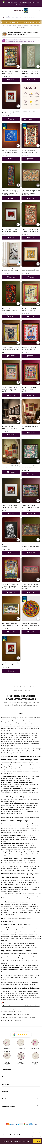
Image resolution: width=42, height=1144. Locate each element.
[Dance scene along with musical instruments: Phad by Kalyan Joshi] (31, 254)
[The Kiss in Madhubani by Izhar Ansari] (11, 529)
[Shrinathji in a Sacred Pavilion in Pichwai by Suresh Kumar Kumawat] (31, 293)
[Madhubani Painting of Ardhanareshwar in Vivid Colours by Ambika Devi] (11, 175)
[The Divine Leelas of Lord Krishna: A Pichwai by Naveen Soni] (11, 56)
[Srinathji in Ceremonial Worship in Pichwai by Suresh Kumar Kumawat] (11, 372)
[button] (21, 41)
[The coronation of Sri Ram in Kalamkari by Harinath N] (31, 569)
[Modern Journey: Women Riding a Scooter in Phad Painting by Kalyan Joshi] (11, 490)
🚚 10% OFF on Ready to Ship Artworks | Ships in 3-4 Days (21, 3)
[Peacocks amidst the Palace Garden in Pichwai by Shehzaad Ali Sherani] (31, 451)
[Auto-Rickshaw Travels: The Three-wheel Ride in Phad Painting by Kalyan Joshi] (11, 648)
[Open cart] (39, 10)
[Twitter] (11, 1135)
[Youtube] (19, 1135)
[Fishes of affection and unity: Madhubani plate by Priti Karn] (31, 608)
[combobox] (21, 17)
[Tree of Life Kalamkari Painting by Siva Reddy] (31, 135)
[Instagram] (6, 1135)
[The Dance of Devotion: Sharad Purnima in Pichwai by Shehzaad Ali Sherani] (31, 490)
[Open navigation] (4, 10)
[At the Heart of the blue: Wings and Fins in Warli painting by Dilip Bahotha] (11, 135)
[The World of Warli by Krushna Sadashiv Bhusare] (11, 411)
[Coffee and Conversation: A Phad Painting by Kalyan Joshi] (11, 96)
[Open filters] (36, 1134)
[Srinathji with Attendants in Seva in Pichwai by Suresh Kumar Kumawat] (11, 332)
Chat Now (37, 1141)
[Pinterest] (14, 1135)
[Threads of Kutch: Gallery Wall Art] (31, 411)
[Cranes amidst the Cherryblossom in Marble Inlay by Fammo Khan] (11, 254)
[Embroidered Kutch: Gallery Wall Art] (11, 451)
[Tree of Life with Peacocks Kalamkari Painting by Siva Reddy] (31, 214)
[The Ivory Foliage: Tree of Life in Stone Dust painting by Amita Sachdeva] (31, 56)
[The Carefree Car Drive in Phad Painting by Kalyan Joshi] (11, 214)
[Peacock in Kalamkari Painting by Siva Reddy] (11, 293)
